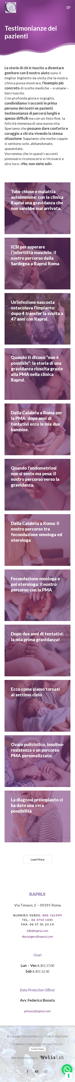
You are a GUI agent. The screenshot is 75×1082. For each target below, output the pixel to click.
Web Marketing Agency (24, 1057)
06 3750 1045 (42, 919)
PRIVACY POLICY (52, 1044)
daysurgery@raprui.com (37, 936)
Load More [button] (37, 859)
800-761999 (52, 915)
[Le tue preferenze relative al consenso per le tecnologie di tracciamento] (68, 1075)
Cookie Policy (37, 1049)
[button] (68, 7)
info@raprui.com (37, 931)
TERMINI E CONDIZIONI (26, 1044)
